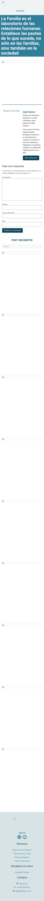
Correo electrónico (8, 212)
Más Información (31, 158)
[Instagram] (19, 837)
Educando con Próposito (22, 850)
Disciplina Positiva (22, 872)
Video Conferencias (22, 861)
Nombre (5, 204)
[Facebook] (25, 837)
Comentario (6, 177)
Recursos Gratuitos (22, 857)
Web (3, 221)
